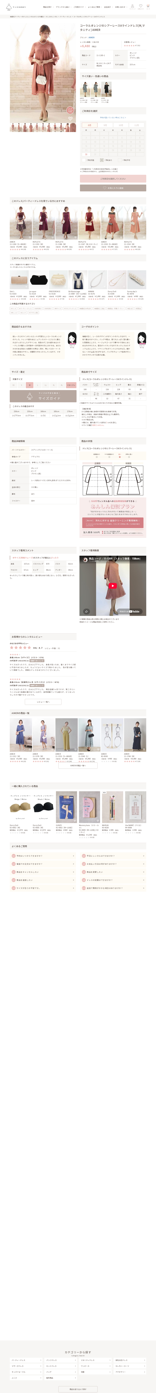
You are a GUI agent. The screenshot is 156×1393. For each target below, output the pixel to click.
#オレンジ (14, 313)
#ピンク (23, 313)
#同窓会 (138, 308)
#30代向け (48, 308)
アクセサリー (121, 1372)
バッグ (48, 1372)
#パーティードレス (25, 308)
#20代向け (38, 308)
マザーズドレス (18, 1366)
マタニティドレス (87, 1360)
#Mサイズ (58, 308)
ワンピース (85, 1366)
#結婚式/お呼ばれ (85, 308)
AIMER (92, 37)
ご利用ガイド (79, 7)
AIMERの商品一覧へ (78, 765)
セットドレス (51, 1366)
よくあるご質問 (94, 7)
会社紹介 (107, 7)
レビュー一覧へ (43, 702)
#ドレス (13, 308)
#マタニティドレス (70, 308)
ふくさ (14, 1378)
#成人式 (130, 308)
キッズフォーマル (18, 1372)
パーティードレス (18, 1360)
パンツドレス (51, 1360)
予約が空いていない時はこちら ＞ (113, 117)
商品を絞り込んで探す (78, 1389)
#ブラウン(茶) (33, 313)
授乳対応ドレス (121, 1360)
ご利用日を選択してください (113, 178)
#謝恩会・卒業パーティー (115, 308)
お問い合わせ (120, 7)
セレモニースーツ (122, 1366)
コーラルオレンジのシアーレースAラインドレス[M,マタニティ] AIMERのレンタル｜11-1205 (15, 7)
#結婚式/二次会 (99, 308)
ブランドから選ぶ (62, 7)
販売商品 (49, 1378)
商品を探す (47, 7)
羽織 (82, 1372)
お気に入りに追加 (115, 187)
